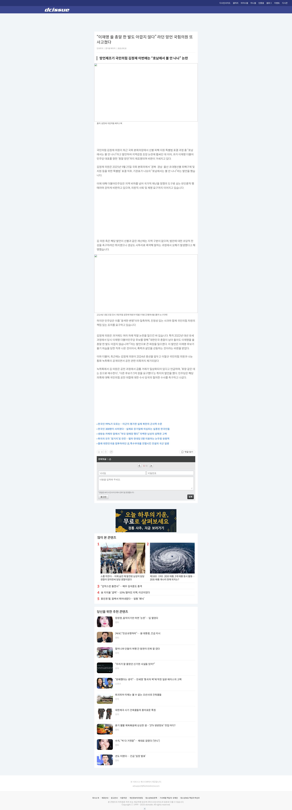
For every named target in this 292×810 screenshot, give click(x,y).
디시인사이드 (224, 3)
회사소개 (95, 798)
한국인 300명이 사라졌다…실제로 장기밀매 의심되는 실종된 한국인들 (134, 429)
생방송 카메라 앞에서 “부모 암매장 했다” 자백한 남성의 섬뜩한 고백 (132, 433)
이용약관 (123, 798)
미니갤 (253, 3)
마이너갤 (244, 3)
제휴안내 (105, 798)
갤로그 (269, 3)
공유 (111, 452)
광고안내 (114, 798)
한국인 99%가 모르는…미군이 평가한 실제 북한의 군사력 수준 (130, 424)
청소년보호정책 (151, 798)
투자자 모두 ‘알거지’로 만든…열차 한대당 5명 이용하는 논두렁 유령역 (133, 438)
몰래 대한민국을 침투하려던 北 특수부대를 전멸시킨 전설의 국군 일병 (133, 443)
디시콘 (285, 3)
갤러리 (235, 3)
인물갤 (261, 3)
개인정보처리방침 (136, 798)
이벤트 (277, 3)
